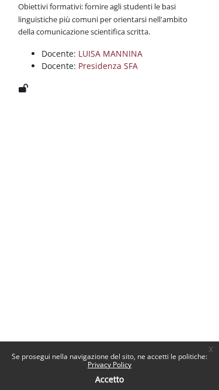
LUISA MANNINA (110, 53)
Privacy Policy (109, 365)
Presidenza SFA (108, 65)
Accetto (109, 379)
